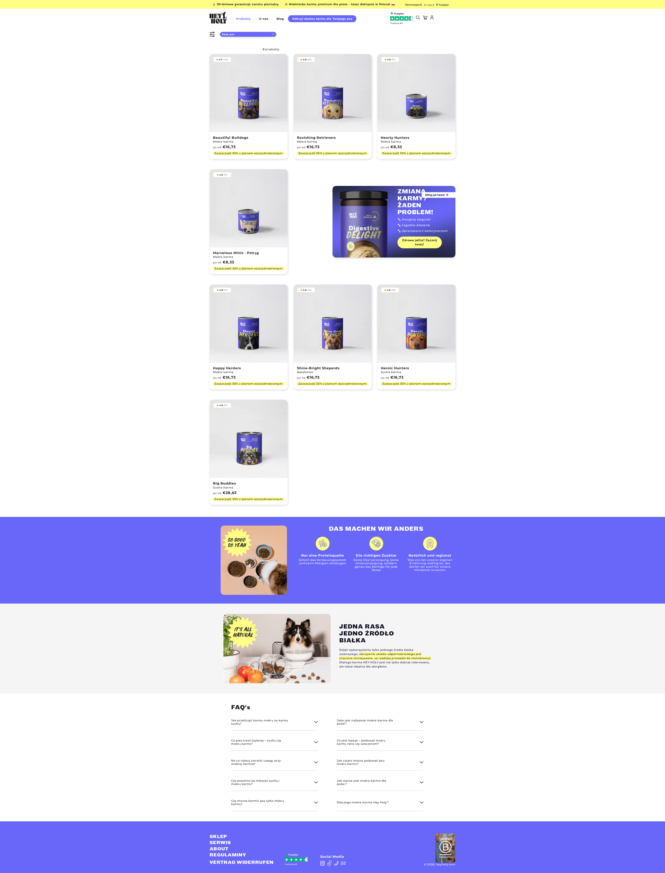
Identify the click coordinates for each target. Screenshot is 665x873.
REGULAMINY (228, 855)
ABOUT (219, 848)
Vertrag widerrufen (241, 862)
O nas (263, 18)
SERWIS (220, 842)
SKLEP (218, 836)
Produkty (243, 18)
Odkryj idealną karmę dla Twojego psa (322, 18)
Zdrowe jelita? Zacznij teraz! (419, 242)
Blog (280, 18)
